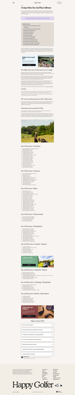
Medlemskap (55, 369)
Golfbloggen (44, 372)
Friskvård (55, 372)
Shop (43, 376)
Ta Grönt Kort (44, 369)
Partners (54, 376)
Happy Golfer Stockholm (27, 148)
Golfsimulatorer (45, 373)
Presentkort (44, 377)
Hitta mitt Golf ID (56, 373)
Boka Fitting (29, 316)
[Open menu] (13, 3)
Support (43, 370)
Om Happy (55, 370)
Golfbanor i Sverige (56, 377)
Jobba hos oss (45, 379)
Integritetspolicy (56, 379)
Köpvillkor (44, 375)
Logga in (59, 2)
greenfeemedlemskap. (49, 86)
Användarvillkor (56, 375)
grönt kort (27, 113)
